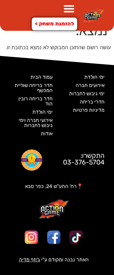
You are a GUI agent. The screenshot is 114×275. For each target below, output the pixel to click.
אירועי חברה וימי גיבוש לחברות (36, 122)
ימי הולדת (94, 77)
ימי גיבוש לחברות (86, 94)
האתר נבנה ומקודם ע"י (54, 260)
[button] (69, 8)
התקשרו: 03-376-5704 (83, 158)
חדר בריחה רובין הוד (35, 101)
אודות (47, 134)
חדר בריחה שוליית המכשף (34, 87)
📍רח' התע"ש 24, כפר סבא (54, 186)
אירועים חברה (90, 85)
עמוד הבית (41, 77)
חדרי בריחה (92, 102)
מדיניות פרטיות (88, 110)
